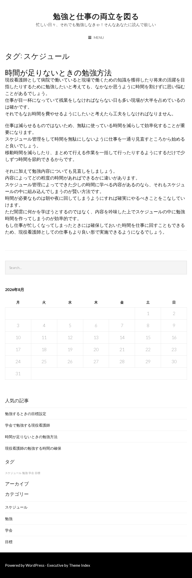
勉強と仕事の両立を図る (96, 15)
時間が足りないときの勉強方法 (58, 72)
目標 (37, 472)
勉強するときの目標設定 (25, 413)
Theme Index (79, 565)
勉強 (25, 472)
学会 (31, 472)
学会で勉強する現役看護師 (27, 425)
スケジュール (13, 472)
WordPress (35, 565)
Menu (99, 37)
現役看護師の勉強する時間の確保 (33, 448)
